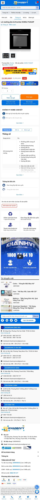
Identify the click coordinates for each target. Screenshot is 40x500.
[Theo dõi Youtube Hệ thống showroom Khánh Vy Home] (15, 320)
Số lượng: (5, 88)
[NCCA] (27, 448)
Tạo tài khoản (28, 320)
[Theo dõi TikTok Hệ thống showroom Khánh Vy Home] (11, 320)
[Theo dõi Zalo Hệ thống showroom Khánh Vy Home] (6, 320)
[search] (37, 7)
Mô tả (24, 17)
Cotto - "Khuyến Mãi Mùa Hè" (24, 284)
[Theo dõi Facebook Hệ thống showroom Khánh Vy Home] (2, 320)
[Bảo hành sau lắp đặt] (29, 83)
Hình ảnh (4, 17)
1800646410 (16, 441)
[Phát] (20, 256)
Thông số (18, 17)
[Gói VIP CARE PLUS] (11, 83)
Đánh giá (31, 17)
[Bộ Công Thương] (6, 448)
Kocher (12, 63)
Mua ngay (29, 97)
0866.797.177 (14, 473)
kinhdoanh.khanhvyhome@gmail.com (19, 444)
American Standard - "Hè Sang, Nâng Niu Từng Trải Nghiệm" (24, 307)
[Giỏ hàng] (36, 3)
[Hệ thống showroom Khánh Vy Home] (20, 2)
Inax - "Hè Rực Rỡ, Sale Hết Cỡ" (25, 291)
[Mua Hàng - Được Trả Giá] (20, 71)
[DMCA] (16, 448)
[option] (20, 40)
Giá (11, 17)
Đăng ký (35, 316)
